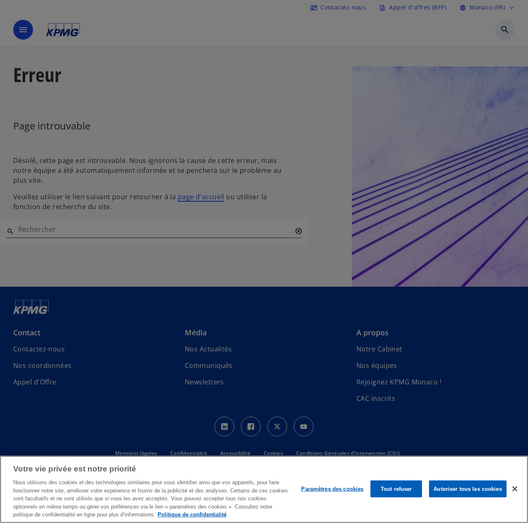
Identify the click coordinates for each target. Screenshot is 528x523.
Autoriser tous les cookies (468, 488)
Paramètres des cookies (332, 488)
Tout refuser (396, 488)
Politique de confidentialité (192, 514)
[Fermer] (515, 489)
